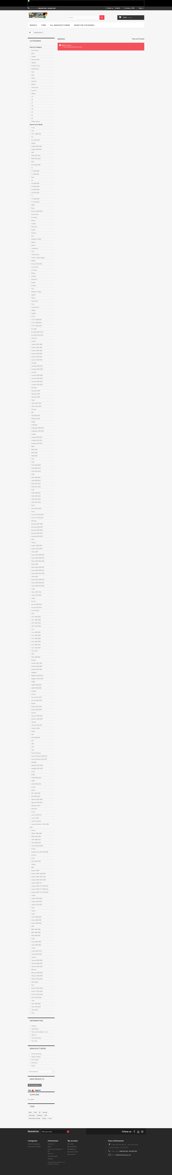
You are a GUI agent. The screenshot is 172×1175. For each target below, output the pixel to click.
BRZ (32, 867)
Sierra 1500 (34, 552)
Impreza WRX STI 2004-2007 (39, 886)
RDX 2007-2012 (35, 155)
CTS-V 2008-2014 (36, 322)
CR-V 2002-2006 (36, 620)
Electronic (34, 226)
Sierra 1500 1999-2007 (37, 555)
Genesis (33, 713)
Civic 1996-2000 (36, 638)
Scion (33, 858)
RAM (32, 446)
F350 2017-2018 (36, 502)
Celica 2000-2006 (36, 923)
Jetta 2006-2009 (36, 1003)
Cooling (33, 223)
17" (32, 103)
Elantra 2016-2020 (36, 709)
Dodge (33, 422)
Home (49, 1146)
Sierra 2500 (34, 564)
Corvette (33, 372)
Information (36, 1020)
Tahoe (33, 400)
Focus (33, 511)
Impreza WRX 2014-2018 (38, 880)
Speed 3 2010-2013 (37, 802)
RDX (32, 152)
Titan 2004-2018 (36, 842)
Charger (33, 434)
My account (73, 1141)
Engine (33, 230)
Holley (44, 1118)
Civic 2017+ (34, 651)
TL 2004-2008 (35, 171)
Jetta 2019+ (34, 1010)
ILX (32, 137)
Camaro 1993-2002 (36, 353)
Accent (33, 694)
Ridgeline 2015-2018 (37, 678)
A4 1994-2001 (35, 183)
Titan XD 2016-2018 (37, 846)
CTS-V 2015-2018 (36, 326)
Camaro (33, 341)
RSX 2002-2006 (35, 165)
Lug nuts (33, 90)
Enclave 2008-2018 (36, 211)
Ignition (33, 242)
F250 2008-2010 (36, 480)
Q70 (32, 747)
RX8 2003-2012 (35, 796)
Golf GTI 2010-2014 (37, 991)
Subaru (33, 864)
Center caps (34, 87)
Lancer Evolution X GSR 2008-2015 (39, 825)
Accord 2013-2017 (36, 607)
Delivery (33, 1026)
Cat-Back (39, 1115)
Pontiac (33, 849)
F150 (32, 462)
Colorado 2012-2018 (37, 369)
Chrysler (33, 409)
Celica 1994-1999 (36, 920)
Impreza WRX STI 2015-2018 (39, 892)
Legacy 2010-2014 (36, 901)
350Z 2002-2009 (36, 836)
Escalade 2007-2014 (37, 332)
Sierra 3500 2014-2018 (37, 586)
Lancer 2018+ (35, 818)
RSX (32, 161)
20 (39, 1112)
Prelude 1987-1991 (36, 663)
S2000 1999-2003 (36, 685)
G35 (32, 734)
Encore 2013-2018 (36, 264)
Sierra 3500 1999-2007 (37, 579)
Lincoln (33, 787)
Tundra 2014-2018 (36, 954)
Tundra (33, 948)
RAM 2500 (34, 452)
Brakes (33, 220)
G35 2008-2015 (35, 737)
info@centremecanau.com (123, 1155)
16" (32, 100)
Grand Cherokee (36, 753)
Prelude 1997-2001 (36, 669)
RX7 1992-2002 (35, 793)
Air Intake (34, 217)
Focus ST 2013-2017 (37, 517)
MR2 (32, 926)
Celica (33, 914)
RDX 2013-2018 (35, 158)
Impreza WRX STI (36, 883)
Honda (33, 598)
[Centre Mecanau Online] (46, 15)
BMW (33, 205)
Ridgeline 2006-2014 (37, 675)
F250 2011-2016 (36, 483)
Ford (32, 459)
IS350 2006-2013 (36, 784)
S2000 (33, 682)
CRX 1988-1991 (35, 657)
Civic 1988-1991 (36, 632)
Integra (33, 143)
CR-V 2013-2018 (36, 626)
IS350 (33, 781)
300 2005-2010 (35, 415)
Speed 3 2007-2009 (37, 799)
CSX (32, 131)
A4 (32, 180)
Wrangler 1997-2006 (37, 765)
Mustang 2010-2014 (37, 533)
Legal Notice (35, 1029)
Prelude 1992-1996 (36, 666)
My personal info (73, 1152)
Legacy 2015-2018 (36, 904)
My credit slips (72, 1146)
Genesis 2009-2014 (37, 716)
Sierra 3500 (34, 576)
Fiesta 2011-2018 (36, 508)
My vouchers (71, 1154)
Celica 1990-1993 (36, 917)
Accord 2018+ (35, 610)
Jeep (32, 750)
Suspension (34, 248)
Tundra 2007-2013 (36, 951)
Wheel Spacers (35, 121)
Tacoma (33, 957)
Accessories (35, 50)
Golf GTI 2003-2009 (37, 988)
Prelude (33, 660)
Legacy (33, 895)
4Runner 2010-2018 (37, 979)
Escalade (34, 329)
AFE (45, 1115)
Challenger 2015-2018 (37, 431)
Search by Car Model (36, 124)
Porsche (33, 855)
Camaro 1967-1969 (36, 344)
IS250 (33, 774)
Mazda (33, 790)
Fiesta (33, 505)
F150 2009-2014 (36, 468)
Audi (32, 177)
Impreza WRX (35, 870)
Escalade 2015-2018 (37, 335)
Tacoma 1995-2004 (36, 960)
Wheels (33, 25)
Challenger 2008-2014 (37, 428)
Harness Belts (35, 59)
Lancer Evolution (36, 821)
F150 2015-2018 (36, 471)
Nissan (33, 830)
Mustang (33, 521)
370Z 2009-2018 (36, 839)
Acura (33, 127)
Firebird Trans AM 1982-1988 (39, 852)
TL (32, 168)
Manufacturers (38, 1048)
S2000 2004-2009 (36, 688)
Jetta (32, 1000)
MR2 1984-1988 (35, 929)
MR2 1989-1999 (35, 932)
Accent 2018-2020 (36, 700)
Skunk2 (45, 1112)
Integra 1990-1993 (36, 146)
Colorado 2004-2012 (37, 366)
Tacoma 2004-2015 (36, 963)
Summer (33, 81)
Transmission (35, 254)
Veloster (33, 722)
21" (32, 115)
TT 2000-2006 (35, 199)
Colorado (33, 363)
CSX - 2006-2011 (36, 134)
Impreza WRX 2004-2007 (38, 873)
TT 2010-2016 (35, 202)
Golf (32, 985)
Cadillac (33, 313)
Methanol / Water (36, 239)
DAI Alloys (34, 1063)
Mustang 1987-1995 (37, 524)
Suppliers (34, 1094)
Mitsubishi (34, 808)
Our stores (34, 1041)
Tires (43, 25)
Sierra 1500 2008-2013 (37, 558)
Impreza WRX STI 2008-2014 (39, 889)
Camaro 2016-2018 (36, 360)
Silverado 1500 (35, 391)
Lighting (33, 62)
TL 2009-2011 (35, 174)
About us (34, 1035)
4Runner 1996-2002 (37, 972)
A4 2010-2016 (35, 192)
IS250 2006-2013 (36, 778)
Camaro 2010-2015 (36, 357)
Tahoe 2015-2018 (36, 406)
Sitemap (50, 1159)
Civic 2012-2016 (36, 648)
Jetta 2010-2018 (36, 1007)
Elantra (33, 703)
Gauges (33, 56)
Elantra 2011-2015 (36, 706)
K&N (30, 1112)
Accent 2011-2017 (36, 697)
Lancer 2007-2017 (36, 815)
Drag (32, 75)
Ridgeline (34, 672)
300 (32, 412)
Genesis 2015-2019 (37, 719)
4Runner (33, 969)
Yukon (33, 589)
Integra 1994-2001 (36, 149)
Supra (33, 938)
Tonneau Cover (35, 66)
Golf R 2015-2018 (36, 997)
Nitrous (33, 245)
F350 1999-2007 (36, 493)
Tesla (32, 907)
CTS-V (33, 316)
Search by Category (36, 47)
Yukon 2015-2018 (36, 595)
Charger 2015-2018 (36, 443)
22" (32, 118)
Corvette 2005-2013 (37, 381)
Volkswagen (34, 982)
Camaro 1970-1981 (36, 347)
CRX (32, 654)
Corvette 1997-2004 (37, 378)
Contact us (110, 8)
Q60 (32, 743)
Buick (33, 208)
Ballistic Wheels (36, 1057)
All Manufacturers (60, 25)
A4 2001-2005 (35, 186)
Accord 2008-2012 (36, 604)
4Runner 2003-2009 (37, 976)
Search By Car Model (84, 25)
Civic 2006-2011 (36, 644)
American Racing (36, 1054)
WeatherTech (35, 69)
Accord (33, 601)
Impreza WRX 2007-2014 (38, 877)
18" (32, 106)
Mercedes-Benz (35, 805)
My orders (71, 1144)
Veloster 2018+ (35, 728)
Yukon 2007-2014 (36, 592)
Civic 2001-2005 (36, 641)
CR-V (32, 613)
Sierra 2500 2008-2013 (37, 570)
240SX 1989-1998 (36, 833)
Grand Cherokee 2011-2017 (39, 759)
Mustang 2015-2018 (37, 536)
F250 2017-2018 (36, 487)
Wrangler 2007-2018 (37, 768)
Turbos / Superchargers (38, 257)
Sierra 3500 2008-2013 (37, 583)
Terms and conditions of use (39, 1032)
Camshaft (32, 1115)
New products (37, 1079)
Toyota (33, 911)
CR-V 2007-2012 (36, 623)
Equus (33, 1066)
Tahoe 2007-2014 (36, 403)
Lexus (33, 771)
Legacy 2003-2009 (36, 898)
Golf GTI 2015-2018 (37, 994)
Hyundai (33, 691)
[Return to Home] (30, 32)
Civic (32, 629)
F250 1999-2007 (36, 477)
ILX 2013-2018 (35, 140)
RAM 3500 (34, 456)
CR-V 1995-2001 (36, 617)
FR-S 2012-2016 (36, 861)
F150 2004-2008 (36, 465)
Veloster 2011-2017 (36, 725)
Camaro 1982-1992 (36, 350)
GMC (32, 539)
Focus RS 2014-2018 (37, 514)
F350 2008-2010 (36, 496)
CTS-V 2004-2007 (36, 319)
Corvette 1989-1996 (37, 375)
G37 (32, 740)
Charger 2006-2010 (36, 437)
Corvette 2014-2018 (37, 384)
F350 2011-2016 (36, 499)
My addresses (72, 1149)
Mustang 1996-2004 (37, 527)
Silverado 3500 (35, 397)
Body (32, 53)
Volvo (33, 1013)
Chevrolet (34, 338)
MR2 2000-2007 (35, 935)
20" (32, 112)
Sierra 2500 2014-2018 (37, 573)
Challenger (34, 425)
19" (32, 109)
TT (32, 196)
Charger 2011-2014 (36, 440)
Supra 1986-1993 (36, 942)
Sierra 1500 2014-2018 (37, 561)
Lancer (33, 812)
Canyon (33, 542)
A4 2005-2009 (35, 189)
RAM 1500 (34, 449)
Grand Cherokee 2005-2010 (39, 756)
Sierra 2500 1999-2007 (37, 567)
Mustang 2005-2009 (37, 530)
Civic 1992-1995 (36, 635)
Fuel (32, 236)
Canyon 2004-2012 (36, 545)
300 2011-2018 (35, 418)
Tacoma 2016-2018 (36, 966)
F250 (32, 474)
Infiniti (33, 731)
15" (32, 96)
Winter (33, 78)
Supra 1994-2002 (36, 945)
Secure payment (36, 1038)
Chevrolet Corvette (34, 1118)
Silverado (34, 387)
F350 (32, 490)
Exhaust (33, 233)
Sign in (141, 8)
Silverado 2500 (35, 394)
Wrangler (33, 762)
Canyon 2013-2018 (36, 548)
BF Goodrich (35, 1060)
